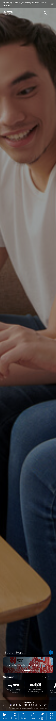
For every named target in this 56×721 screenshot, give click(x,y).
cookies (6, 5)
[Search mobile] (45, 13)
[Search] (51, 652)
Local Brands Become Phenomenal (21, 667)
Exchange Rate (28, 702)
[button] (22, 670)
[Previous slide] (3, 705)
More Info (46, 677)
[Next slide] (52, 705)
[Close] (52, 4)
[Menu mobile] (52, 13)
